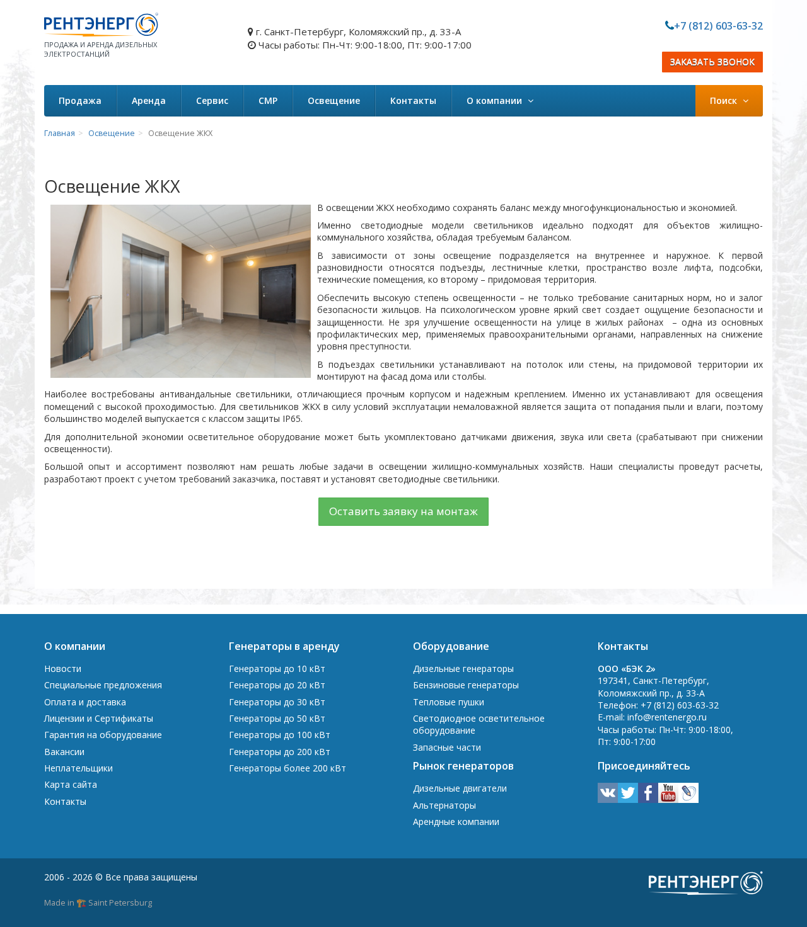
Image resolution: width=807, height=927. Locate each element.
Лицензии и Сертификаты (98, 718)
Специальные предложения (103, 685)
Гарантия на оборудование (103, 735)
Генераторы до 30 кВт (277, 702)
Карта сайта (70, 784)
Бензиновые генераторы (466, 685)
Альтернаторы (444, 805)
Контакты (413, 100)
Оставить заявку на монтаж (403, 511)
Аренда (149, 100)
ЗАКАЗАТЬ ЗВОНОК (712, 62)
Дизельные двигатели (460, 788)
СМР (267, 100)
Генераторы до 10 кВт (277, 668)
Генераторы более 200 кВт (287, 768)
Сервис (212, 100)
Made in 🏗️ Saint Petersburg (98, 902)
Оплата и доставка (85, 702)
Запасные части (447, 747)
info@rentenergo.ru (667, 717)
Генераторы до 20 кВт (277, 685)
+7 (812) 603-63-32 (718, 26)
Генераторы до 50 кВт (277, 718)
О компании (496, 100)
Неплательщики (78, 768)
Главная (59, 133)
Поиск (725, 100)
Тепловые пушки (448, 702)
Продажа (80, 100)
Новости (62, 668)
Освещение (334, 100)
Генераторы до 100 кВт (279, 735)
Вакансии (64, 752)
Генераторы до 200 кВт (279, 752)
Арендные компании (456, 821)
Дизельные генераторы (463, 668)
